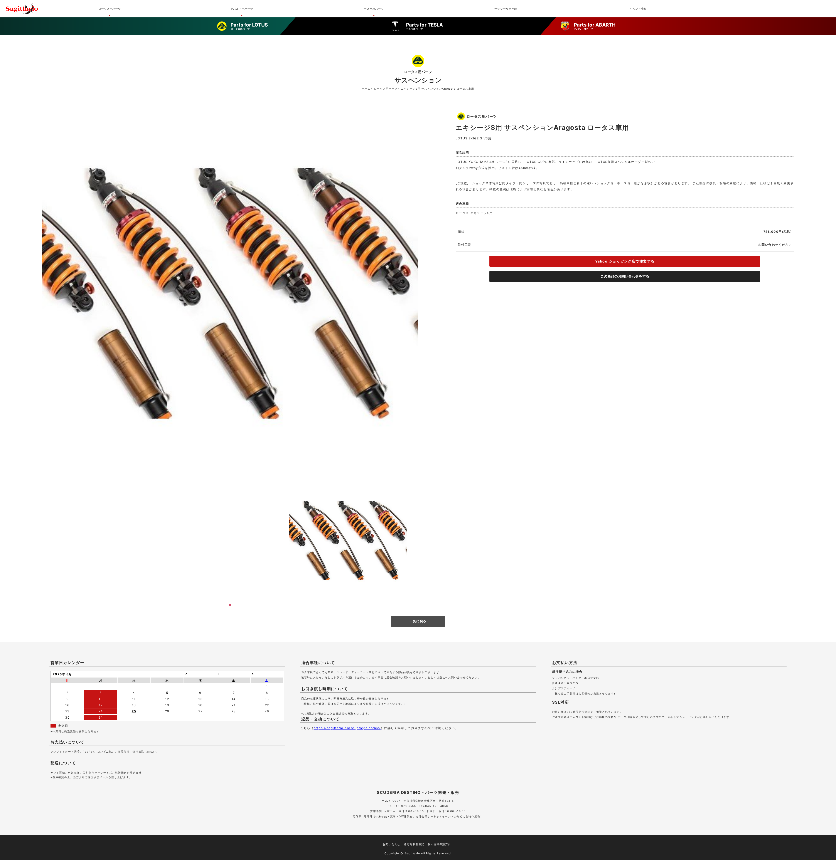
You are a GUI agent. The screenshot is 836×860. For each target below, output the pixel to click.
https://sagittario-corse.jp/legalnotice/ (347, 728)
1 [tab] (230, 605)
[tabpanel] (348, 540)
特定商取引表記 (414, 844)
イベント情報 (637, 8)
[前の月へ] (200, 674)
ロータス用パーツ (386, 88)
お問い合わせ (391, 844)
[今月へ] (233, 674)
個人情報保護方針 (439, 844)
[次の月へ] (267, 674)
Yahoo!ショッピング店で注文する (625, 261)
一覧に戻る (418, 621)
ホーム (366, 88)
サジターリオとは (505, 8)
